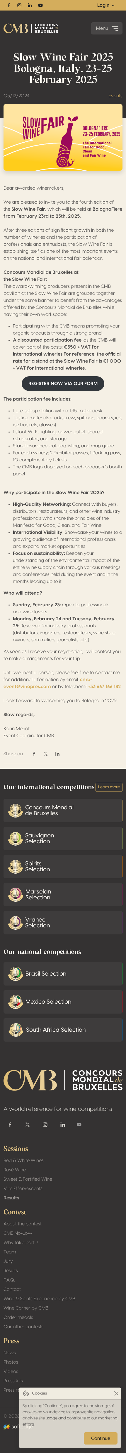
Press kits (13, 1380)
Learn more (109, 787)
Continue (100, 1438)
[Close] (116, 1393)
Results (11, 1198)
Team (10, 1252)
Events (115, 95)
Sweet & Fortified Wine (28, 1179)
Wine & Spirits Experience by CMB (39, 1298)
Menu (102, 28)
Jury (8, 1261)
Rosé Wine (15, 1170)
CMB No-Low (18, 1233)
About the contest (23, 1224)
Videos (11, 1371)
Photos (11, 1362)
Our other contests (23, 1326)
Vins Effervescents (23, 1188)
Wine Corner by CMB (26, 1308)
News (10, 1352)
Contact (12, 1289)
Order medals (18, 1317)
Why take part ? (21, 1242)
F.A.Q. (9, 1280)
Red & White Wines (24, 1160)
